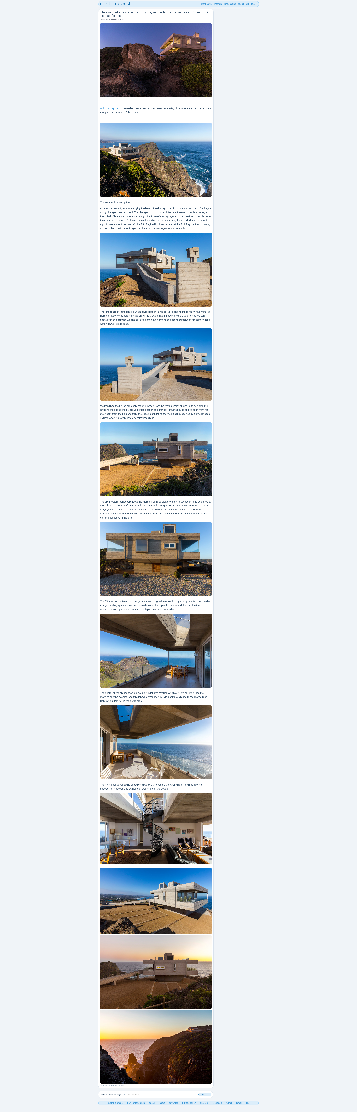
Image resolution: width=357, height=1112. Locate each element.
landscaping (230, 4)
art (247, 4)
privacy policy (189, 1103)
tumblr (239, 1103)
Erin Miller (106, 19)
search (152, 1103)
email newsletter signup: (112, 1094)
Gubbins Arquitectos (111, 108)
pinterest (204, 1103)
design (241, 4)
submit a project (115, 1103)
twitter (229, 1103)
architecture (207, 4)
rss (247, 1103)
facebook (217, 1103)
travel (253, 4)
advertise (173, 1103)
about (162, 1103)
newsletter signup (136, 1103)
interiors (218, 4)
